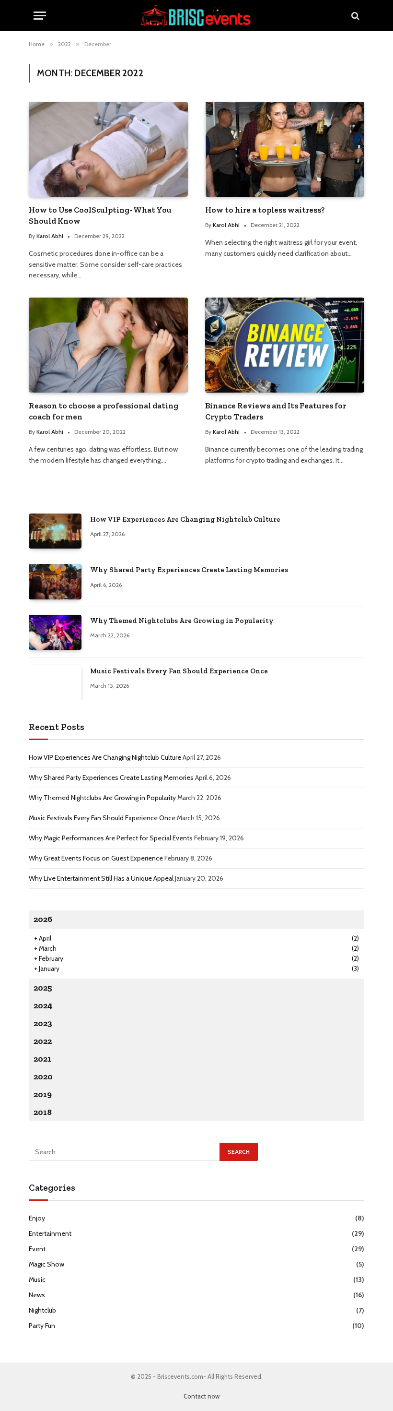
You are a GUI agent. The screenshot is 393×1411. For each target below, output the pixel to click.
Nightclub (42, 1310)
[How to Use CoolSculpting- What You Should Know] (108, 149)
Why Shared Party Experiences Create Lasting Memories (189, 569)
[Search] (354, 15)
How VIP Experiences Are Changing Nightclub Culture (185, 519)
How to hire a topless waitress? (265, 210)
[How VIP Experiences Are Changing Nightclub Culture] (55, 531)
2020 (43, 1076)
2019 (43, 1094)
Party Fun (42, 1325)
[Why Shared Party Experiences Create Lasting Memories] (55, 581)
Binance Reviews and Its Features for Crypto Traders (275, 411)
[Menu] (40, 15)
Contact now (202, 1396)
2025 (43, 987)
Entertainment (50, 1233)
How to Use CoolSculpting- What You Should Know (100, 215)
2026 (43, 919)
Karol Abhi (49, 235)
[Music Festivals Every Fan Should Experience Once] (55, 682)
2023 (43, 1023)
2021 (42, 1058)
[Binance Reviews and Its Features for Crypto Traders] (284, 345)
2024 (43, 1005)
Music (37, 1279)
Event (37, 1248)
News (37, 1295)
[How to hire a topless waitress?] (284, 149)
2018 (43, 1112)
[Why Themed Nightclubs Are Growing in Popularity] (55, 632)
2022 (43, 1041)
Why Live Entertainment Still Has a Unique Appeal (101, 878)
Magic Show (46, 1264)
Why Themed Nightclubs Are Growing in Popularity (182, 620)
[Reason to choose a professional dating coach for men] (108, 345)
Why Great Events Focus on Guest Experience (96, 858)
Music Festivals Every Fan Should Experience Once (179, 671)
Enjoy (37, 1218)
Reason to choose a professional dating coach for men (103, 411)
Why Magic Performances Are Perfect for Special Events (111, 838)
